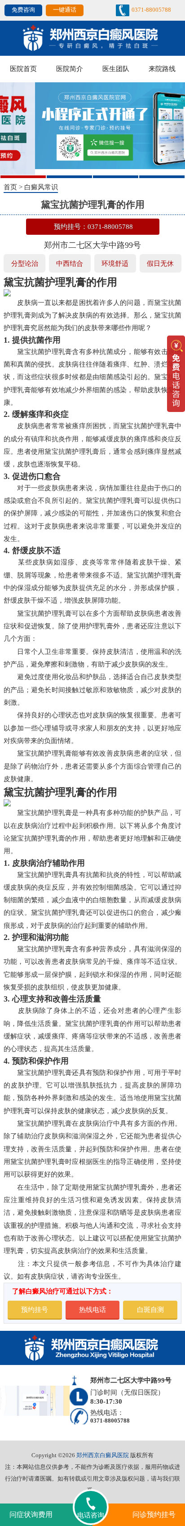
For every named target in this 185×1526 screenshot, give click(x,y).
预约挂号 (34, 1309)
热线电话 (92, 1309)
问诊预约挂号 (154, 1514)
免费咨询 (23, 10)
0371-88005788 (151, 10)
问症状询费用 (31, 1514)
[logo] (92, 37)
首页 (10, 187)
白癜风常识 (41, 187)
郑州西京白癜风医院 (102, 1455)
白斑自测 (150, 1309)
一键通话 (64, 10)
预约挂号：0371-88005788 (93, 226)
